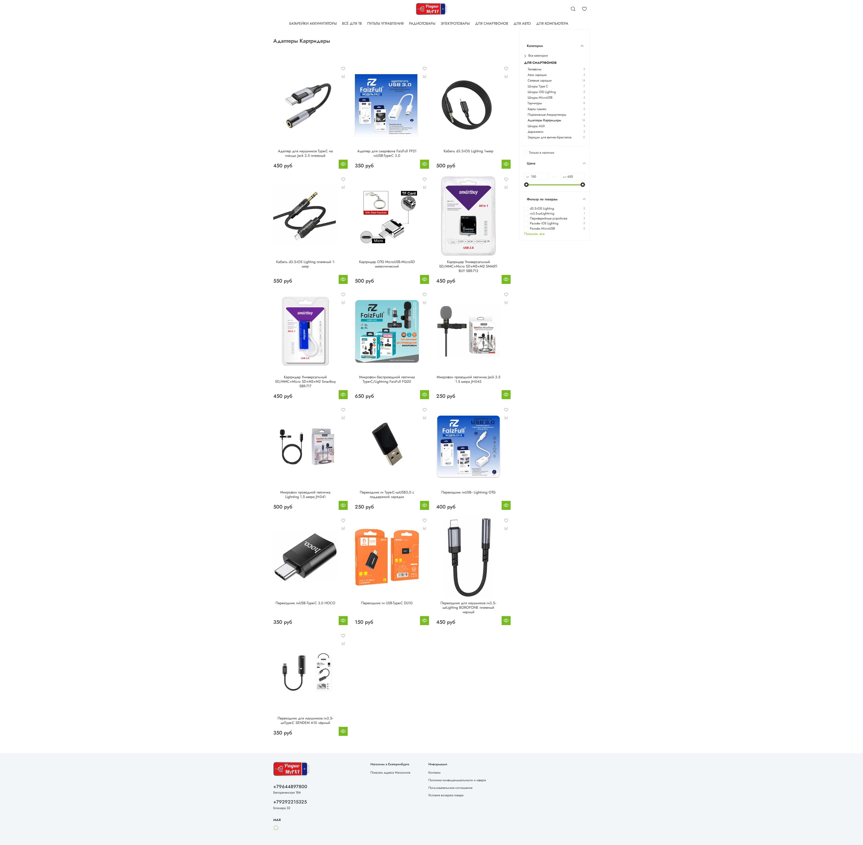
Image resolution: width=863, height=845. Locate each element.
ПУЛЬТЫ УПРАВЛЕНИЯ (385, 23)
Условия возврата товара (445, 795)
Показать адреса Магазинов (390, 772)
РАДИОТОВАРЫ (422, 23)
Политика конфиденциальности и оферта (457, 780)
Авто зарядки (537, 75)
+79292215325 (290, 802)
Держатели (535, 132)
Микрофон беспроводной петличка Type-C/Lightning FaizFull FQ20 (387, 379)
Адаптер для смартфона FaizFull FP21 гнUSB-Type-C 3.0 (386, 153)
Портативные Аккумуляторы (547, 115)
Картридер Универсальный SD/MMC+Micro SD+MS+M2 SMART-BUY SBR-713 (468, 266)
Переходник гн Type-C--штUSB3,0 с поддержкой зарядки (387, 494)
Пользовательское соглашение (450, 787)
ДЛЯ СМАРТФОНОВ (491, 23)
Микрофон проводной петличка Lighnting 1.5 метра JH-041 (305, 494)
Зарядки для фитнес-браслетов (550, 137)
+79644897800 (290, 786)
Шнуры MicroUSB (540, 98)
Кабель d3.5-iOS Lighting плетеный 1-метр (305, 264)
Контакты (434, 772)
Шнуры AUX (536, 126)
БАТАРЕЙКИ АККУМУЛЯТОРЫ (313, 23)
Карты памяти (537, 109)
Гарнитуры (535, 103)
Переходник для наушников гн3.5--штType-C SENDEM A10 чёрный (305, 720)
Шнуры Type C (538, 86)
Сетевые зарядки (540, 80)
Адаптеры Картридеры (544, 120)
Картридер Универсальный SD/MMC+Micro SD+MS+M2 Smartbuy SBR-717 (305, 381)
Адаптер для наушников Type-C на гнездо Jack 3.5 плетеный (305, 153)
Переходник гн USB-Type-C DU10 (387, 603)
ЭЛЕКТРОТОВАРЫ (455, 23)
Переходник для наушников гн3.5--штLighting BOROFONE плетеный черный (468, 607)
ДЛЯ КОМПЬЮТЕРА (552, 23)
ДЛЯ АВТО (522, 23)
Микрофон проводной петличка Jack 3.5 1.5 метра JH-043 (468, 379)
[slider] (526, 184)
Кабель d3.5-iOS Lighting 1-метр (468, 151)
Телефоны (534, 69)
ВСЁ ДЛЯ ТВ (352, 23)
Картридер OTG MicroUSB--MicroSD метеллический (387, 264)
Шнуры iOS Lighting (542, 92)
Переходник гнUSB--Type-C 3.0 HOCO (305, 603)
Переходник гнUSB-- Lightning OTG (468, 492)
